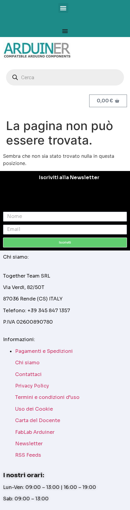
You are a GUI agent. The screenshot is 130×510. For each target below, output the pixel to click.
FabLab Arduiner (34, 432)
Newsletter (29, 443)
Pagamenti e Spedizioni (44, 351)
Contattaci (28, 374)
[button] (63, 8)
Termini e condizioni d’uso (47, 397)
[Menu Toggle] (65, 31)
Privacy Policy (32, 386)
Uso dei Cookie (34, 409)
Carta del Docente (37, 420)
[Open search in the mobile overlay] (65, 77)
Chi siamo (27, 362)
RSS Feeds (28, 455)
